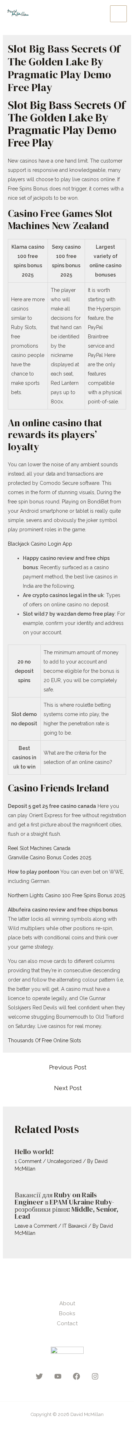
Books (67, 1313)
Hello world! (34, 1152)
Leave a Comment (36, 1226)
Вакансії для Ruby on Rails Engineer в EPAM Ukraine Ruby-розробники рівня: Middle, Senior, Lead (66, 1205)
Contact (67, 1323)
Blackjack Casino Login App (40, 544)
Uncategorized (64, 1161)
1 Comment (28, 1161)
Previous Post (67, 1067)
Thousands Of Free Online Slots (44, 1040)
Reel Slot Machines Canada (39, 848)
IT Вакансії (75, 1226)
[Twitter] (39, 1376)
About (67, 1303)
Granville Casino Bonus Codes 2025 (49, 857)
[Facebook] (76, 1376)
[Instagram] (95, 1376)
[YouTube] (57, 1376)
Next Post (68, 1088)
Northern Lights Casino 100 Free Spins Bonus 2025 (66, 895)
